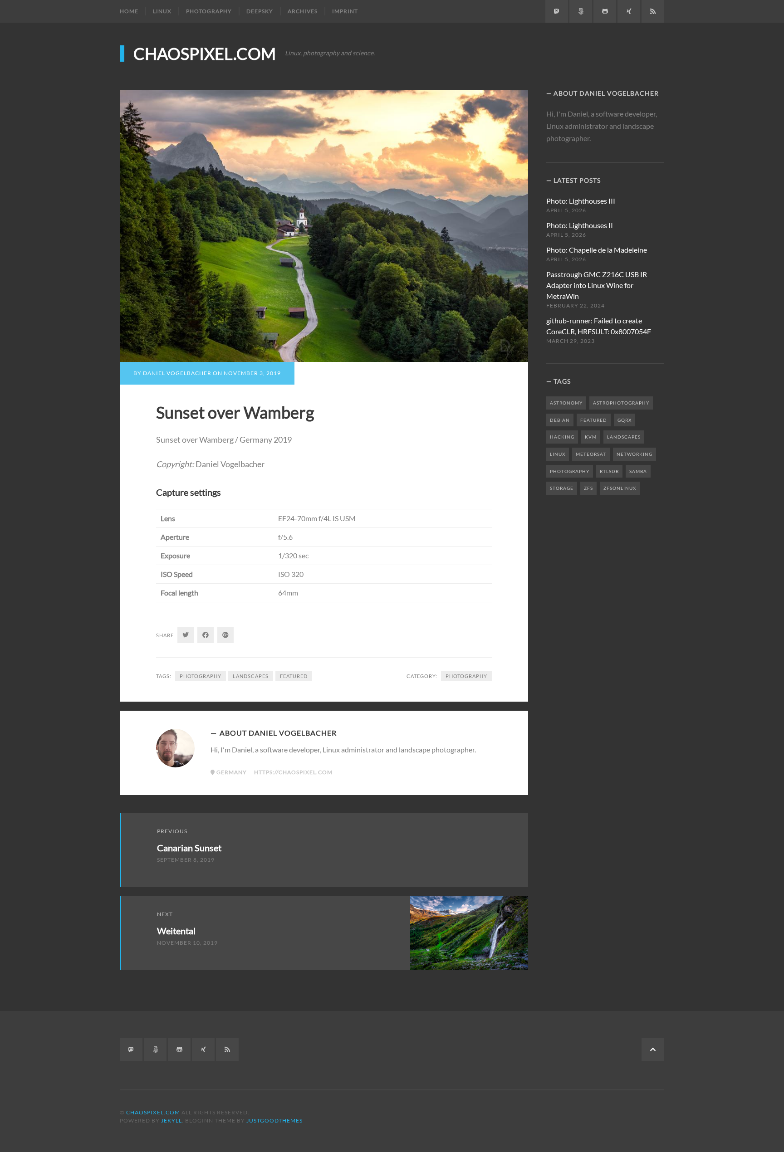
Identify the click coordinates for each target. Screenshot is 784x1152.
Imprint (345, 11)
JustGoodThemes (274, 1120)
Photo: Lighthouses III (580, 200)
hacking (562, 436)
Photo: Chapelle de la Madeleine (596, 249)
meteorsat (591, 454)
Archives (303, 11)
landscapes (251, 676)
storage (561, 488)
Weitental (176, 930)
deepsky (259, 11)
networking (634, 454)
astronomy (566, 402)
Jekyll (171, 1120)
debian (560, 420)
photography (209, 11)
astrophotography (621, 402)
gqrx (624, 420)
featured (294, 676)
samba (638, 471)
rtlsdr (609, 471)
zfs (588, 488)
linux (162, 11)
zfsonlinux (619, 488)
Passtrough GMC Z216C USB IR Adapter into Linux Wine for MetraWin (596, 285)
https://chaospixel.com (293, 772)
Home (129, 11)
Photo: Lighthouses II (579, 225)
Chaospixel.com (204, 53)
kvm (591, 436)
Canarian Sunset (189, 847)
